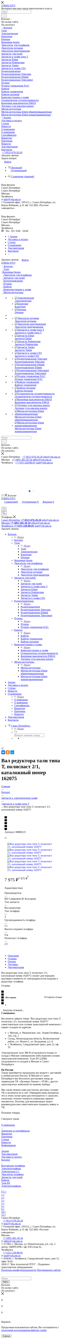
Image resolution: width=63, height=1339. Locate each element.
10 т (3, 1212)
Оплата (12, 961)
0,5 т (3, 1191)
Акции (5, 1151)
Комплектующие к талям (34, 650)
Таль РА (5, 1183)
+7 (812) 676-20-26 (12, 152)
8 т (2, 1209)
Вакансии (6, 1133)
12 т (3, 1215)
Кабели (25, 635)
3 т (2, 1200)
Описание (13, 955)
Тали (23, 548)
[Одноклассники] (8, 752)
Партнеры (6, 1136)
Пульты (25, 624)
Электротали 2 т (10, 1171)
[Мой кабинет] (2, 505)
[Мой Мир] (12, 752)
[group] (31, 476)
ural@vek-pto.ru (44, 462)
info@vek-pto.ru (12, 199)
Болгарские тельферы (13, 1165)
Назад (20, 537)
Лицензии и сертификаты (15, 1130)
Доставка (13, 964)
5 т (2, 1203)
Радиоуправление (30, 606)
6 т (2, 1206)
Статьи (5, 1139)
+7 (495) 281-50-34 (22, 459)
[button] (29, 491)
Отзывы (12, 958)
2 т (2, 1197)
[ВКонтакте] (3, 752)
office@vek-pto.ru (42, 459)
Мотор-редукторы (31, 667)
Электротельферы (11, 1168)
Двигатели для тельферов (35, 569)
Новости (6, 1142)
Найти (5, 1282)
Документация (16, 967)
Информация (8, 1145)
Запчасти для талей (31, 583)
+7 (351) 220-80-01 (25, 462)
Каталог (18, 540)
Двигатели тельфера (12, 1174)
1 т (2, 1194)
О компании (21, 699)
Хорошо (6, 1336)
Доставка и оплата (11, 1157)
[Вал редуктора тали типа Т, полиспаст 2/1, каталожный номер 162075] (31, 846)
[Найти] (4, 15)
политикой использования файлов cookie (24, 1330)
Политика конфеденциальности (18, 1270)
